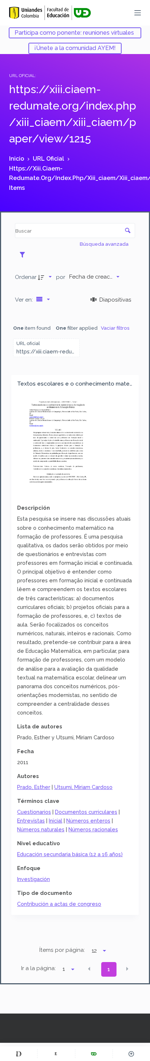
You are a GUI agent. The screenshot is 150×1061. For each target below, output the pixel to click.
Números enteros (88, 820)
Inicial (55, 820)
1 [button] (108, 969)
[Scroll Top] (131, 1053)
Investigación (33, 879)
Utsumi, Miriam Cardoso (83, 787)
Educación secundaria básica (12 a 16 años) (70, 854)
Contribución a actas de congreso (59, 904)
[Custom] (19, 1053)
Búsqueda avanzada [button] (105, 244)
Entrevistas (31, 820)
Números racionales (93, 829)
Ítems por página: (62, 950)
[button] (89, 968)
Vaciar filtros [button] (115, 328)
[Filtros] (24, 254)
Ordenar (25, 276)
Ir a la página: (38, 968)
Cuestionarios (34, 812)
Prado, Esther (33, 787)
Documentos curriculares (86, 812)
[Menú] (137, 12)
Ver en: (24, 299)
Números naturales (40, 829)
